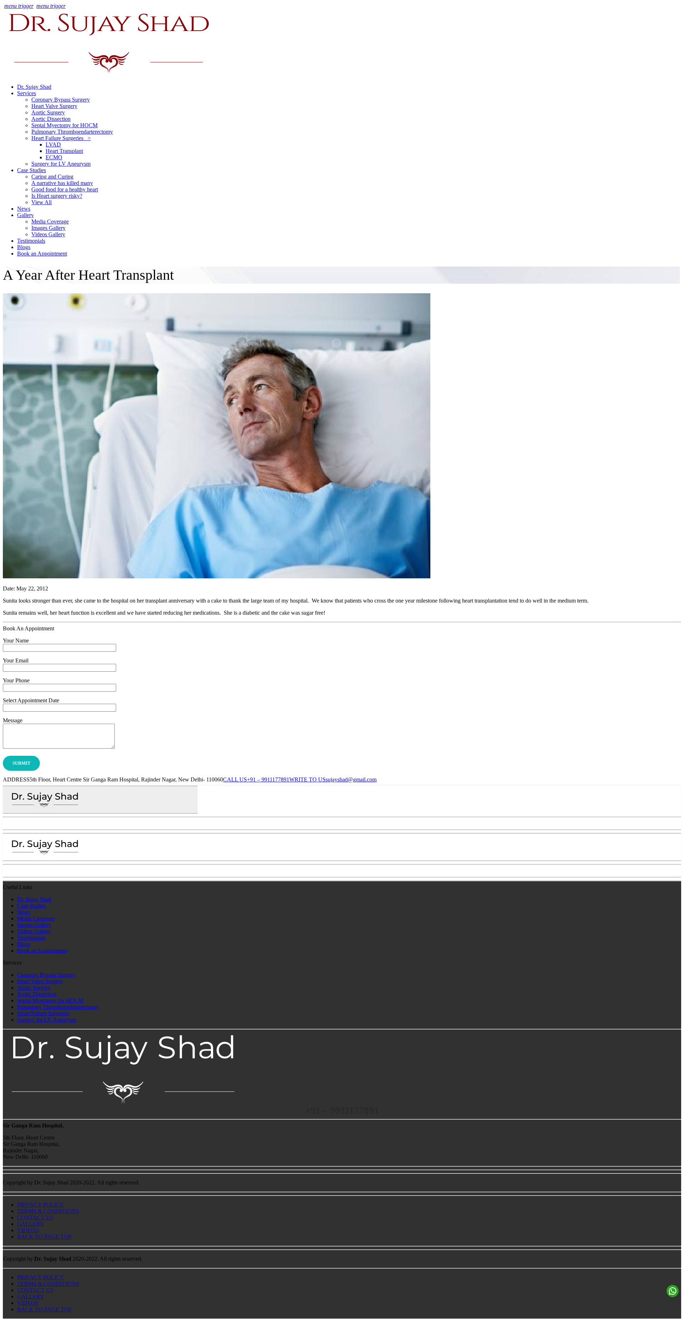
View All (41, 202)
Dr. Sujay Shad (34, 87)
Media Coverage (50, 221)
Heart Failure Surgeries (43, 1013)
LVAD (53, 144)
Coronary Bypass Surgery (60, 100)
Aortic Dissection (51, 119)
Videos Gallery (48, 234)
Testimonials (31, 241)
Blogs (23, 247)
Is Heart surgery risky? (56, 196)
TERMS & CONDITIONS (48, 1211)
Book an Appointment (42, 254)
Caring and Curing (52, 177)
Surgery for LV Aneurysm (60, 164)
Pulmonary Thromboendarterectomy (72, 132)
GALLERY (30, 1224)
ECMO (54, 157)
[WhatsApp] (673, 1291)
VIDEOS (27, 1230)
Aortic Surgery (48, 112)
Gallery (25, 215)
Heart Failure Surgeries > (61, 138)
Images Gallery (48, 228)
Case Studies (31, 170)
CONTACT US (35, 1217)
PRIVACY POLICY (40, 1205)
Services (26, 93)
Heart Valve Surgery (54, 106)
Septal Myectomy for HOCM (64, 125)
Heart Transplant (64, 151)
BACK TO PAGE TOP (44, 1237)
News (23, 209)
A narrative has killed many (62, 183)
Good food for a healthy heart (64, 189)
